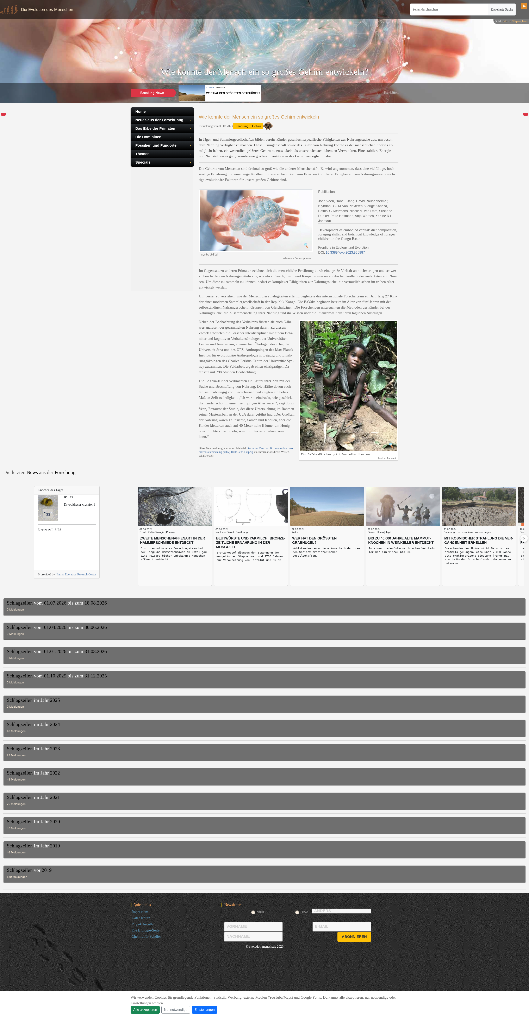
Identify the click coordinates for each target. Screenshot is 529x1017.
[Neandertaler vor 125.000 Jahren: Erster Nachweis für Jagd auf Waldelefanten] (3, 114)
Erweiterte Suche (502, 9)
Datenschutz (141, 918)
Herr (260, 911)
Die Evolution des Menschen (47, 9)
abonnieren (354, 937)
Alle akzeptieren (145, 1009)
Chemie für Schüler (146, 936)
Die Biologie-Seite (146, 930)
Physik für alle (143, 924)
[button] (389, 92)
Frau (304, 911)
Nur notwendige (175, 1009)
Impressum (140, 912)
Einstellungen (204, 1009)
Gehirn (256, 126)
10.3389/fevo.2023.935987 (345, 252)
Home (140, 111)
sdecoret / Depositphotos (515, 21)
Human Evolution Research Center (76, 574)
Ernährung (241, 126)
